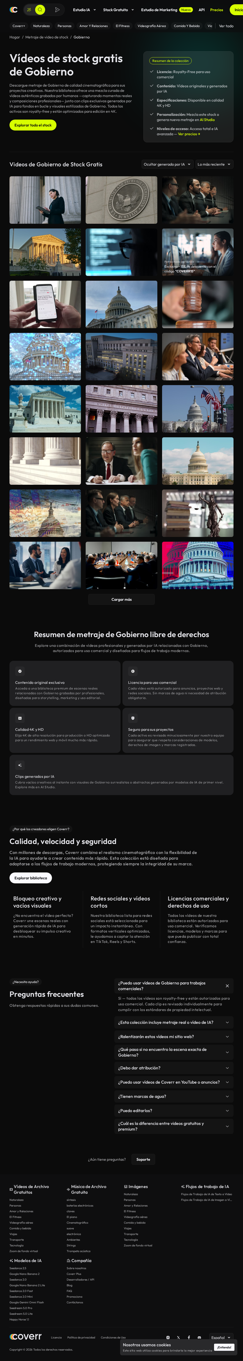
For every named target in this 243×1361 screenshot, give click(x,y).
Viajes (13, 1234)
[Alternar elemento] (227, 986)
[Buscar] (40, 10)
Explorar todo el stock (32, 125)
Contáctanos (75, 1302)
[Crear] (29, 10)
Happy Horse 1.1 (19, 1319)
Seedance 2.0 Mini (21, 1296)
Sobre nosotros (76, 1268)
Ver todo (226, 25)
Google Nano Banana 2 (24, 1274)
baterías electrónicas (80, 1205)
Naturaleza (16, 1200)
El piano (72, 1217)
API (202, 9)
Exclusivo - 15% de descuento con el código (190, 268)
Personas (15, 1205)
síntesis (71, 1200)
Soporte (143, 1159)
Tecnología (16, 1245)
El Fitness (15, 1217)
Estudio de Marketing (166, 9)
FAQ (69, 1291)
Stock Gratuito (115, 9)
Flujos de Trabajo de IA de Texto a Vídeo (206, 1194)
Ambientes (73, 1239)
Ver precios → (189, 133)
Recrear (45, 322)
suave (70, 1228)
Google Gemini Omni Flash (26, 1302)
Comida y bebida (20, 1228)
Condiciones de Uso (113, 1337)
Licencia (56, 1337)
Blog (69, 1285)
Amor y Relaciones (21, 1211)
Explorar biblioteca (30, 878)
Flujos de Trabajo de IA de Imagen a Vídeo (207, 1200)
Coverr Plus (74, 1274)
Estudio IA (81, 9)
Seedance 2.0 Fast (21, 1291)
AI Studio (207, 119)
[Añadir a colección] (74, 287)
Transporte (16, 1239)
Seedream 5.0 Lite (21, 1313)
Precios (216, 9)
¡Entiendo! (224, 1347)
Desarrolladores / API (80, 1279)
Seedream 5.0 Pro (20, 1308)
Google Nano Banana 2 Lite (27, 1285)
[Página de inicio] (13, 10)
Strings (71, 1245)
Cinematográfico (77, 1222)
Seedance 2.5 (17, 1268)
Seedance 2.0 (18, 1279)
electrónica (74, 1234)
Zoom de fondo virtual (23, 1251)
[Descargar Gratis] (74, 322)
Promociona (74, 1296)
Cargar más (122, 599)
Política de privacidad (81, 1337)
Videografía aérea (21, 1222)
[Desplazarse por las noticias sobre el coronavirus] (45, 304)
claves (71, 1211)
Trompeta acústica (78, 1251)
